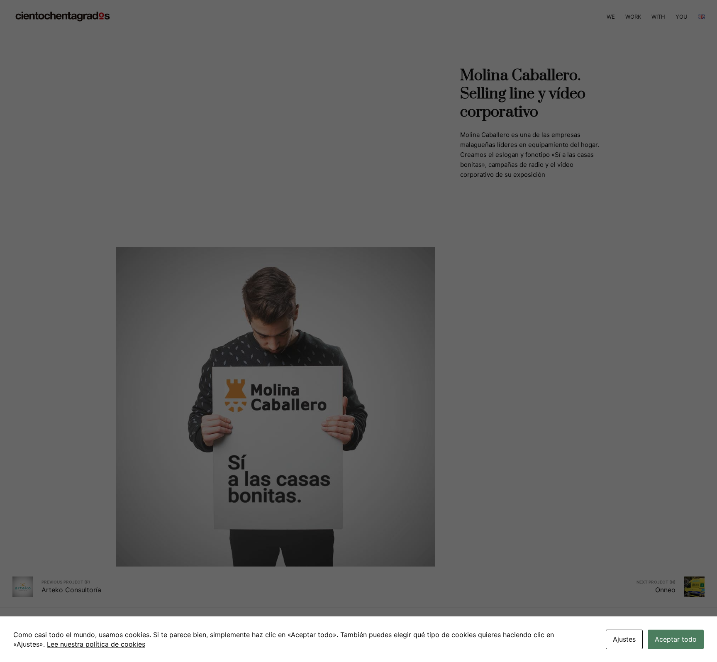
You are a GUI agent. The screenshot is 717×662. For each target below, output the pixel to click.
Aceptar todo (676, 639)
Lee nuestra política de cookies (96, 644)
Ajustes (624, 639)
